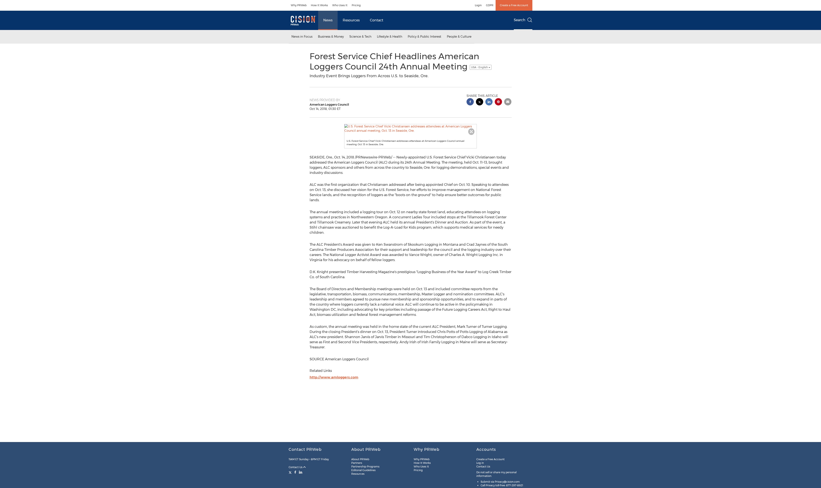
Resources (351, 20)
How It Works (319, 5)
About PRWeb (360, 459)
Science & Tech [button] (360, 36)
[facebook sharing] (470, 102)
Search (519, 20)
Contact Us (296, 467)
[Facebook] (295, 472)
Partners (356, 462)
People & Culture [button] (459, 36)
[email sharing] (507, 102)
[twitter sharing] (479, 102)
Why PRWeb (299, 5)
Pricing (356, 5)
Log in (480, 462)
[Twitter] (291, 472)
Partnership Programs (365, 466)
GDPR (489, 5)
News (327, 20)
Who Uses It (339, 5)
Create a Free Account (514, 5)
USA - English (480, 67)
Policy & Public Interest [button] (424, 36)
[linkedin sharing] (489, 102)
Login (478, 5)
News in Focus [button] (301, 36)
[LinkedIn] (300, 472)
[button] (410, 128)
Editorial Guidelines (363, 470)
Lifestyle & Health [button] (389, 36)
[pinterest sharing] (498, 102)
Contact (376, 20)
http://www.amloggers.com (334, 377)
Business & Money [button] (331, 36)
